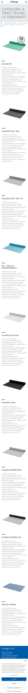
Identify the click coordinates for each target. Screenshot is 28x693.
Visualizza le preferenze (14, 687)
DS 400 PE (7, 64)
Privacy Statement (17, 691)
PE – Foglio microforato (9, 267)
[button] (25, 660)
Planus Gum (8, 402)
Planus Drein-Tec (11, 537)
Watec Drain (9, 604)
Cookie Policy (9, 691)
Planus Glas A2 (10, 335)
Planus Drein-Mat (12, 470)
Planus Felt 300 (10, 131)
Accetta (14, 679)
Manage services (14, 675)
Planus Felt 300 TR (12, 198)
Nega (14, 683)
